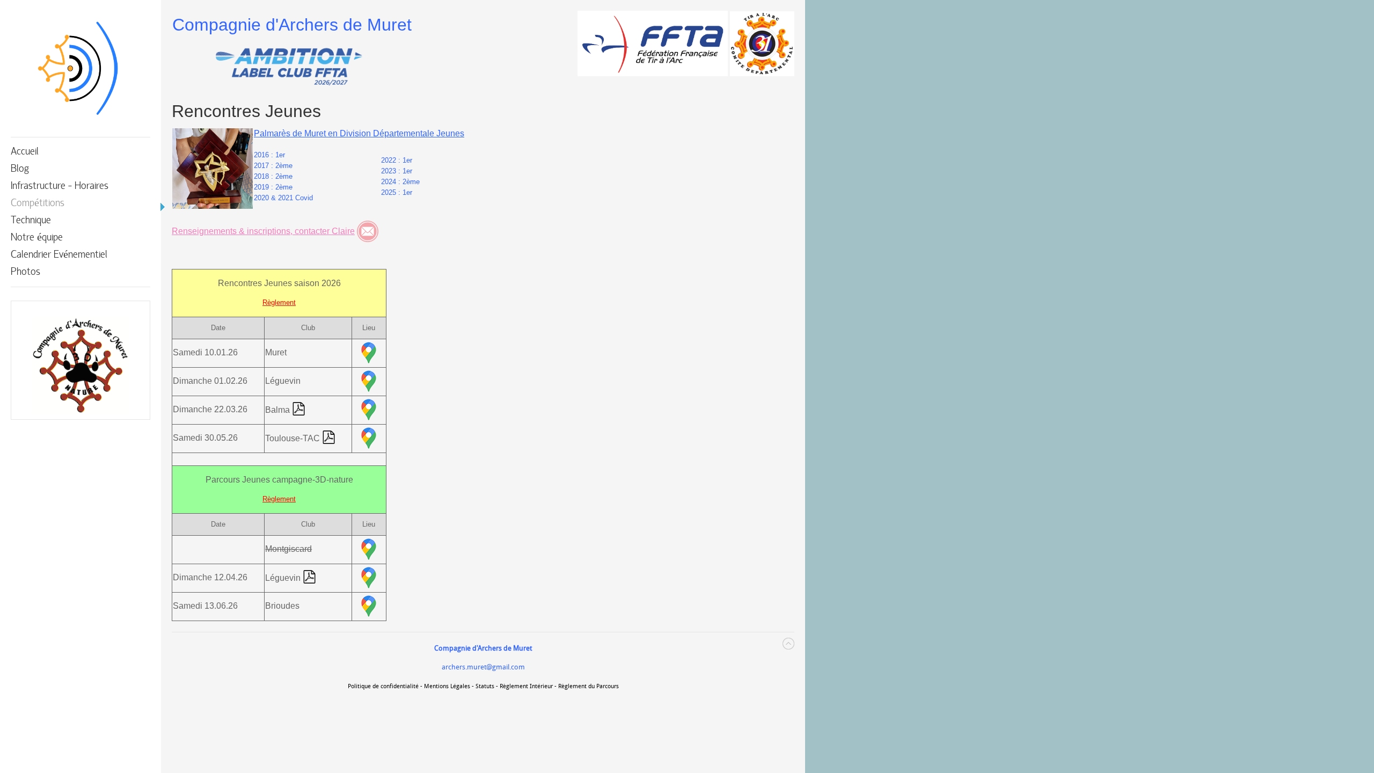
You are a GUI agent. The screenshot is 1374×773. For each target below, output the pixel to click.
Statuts (485, 686)
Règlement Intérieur (526, 686)
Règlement (279, 302)
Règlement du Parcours (588, 686)
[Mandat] (298, 410)
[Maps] (369, 353)
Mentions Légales (447, 686)
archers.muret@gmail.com (483, 667)
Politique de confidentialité (383, 686)
